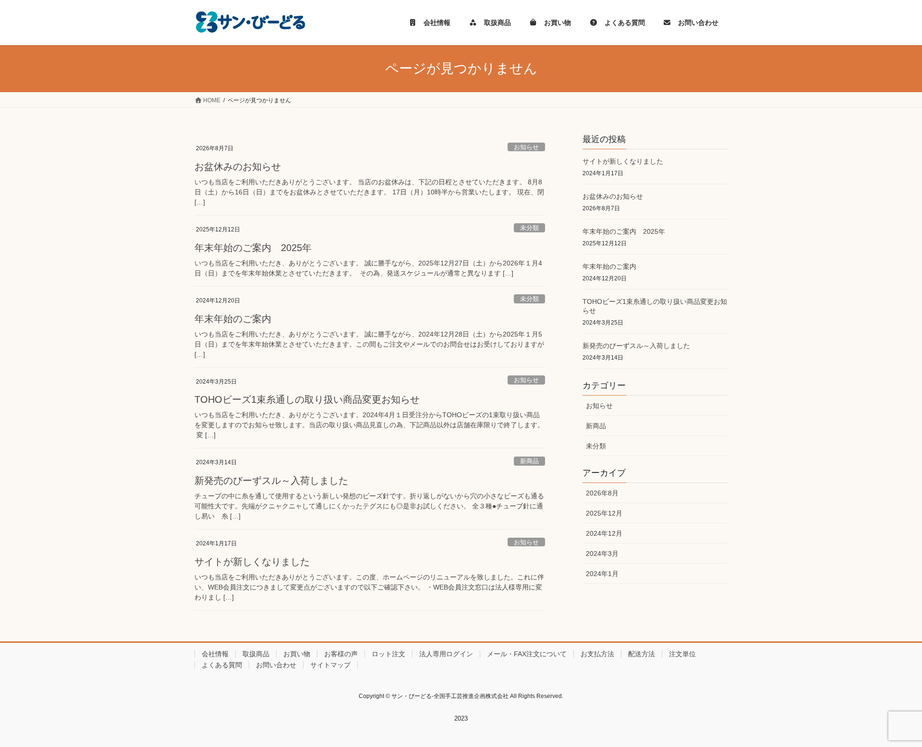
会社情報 (215, 654)
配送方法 (641, 654)
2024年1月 (602, 574)
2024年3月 (602, 553)
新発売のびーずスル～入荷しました (271, 480)
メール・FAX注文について (527, 654)
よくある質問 (222, 665)
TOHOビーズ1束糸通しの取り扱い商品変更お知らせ (307, 399)
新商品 (529, 461)
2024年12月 (604, 533)
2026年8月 (602, 493)
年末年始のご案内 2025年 (253, 247)
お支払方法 (597, 654)
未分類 (529, 227)
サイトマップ (330, 665)
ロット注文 (388, 654)
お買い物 (296, 654)
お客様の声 (341, 654)
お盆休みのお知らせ (237, 166)
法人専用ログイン (446, 654)
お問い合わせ (276, 665)
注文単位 (682, 654)
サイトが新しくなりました (252, 561)
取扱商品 (256, 654)
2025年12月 (604, 513)
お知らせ (526, 147)
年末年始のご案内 (232, 318)
